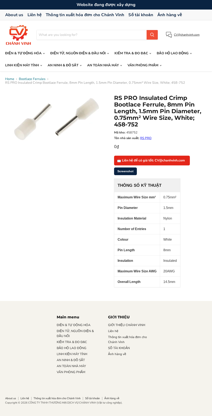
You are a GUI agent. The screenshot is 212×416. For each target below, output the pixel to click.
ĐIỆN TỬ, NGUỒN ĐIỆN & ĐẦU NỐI (78, 53)
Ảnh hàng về (169, 14)
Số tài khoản (140, 14)
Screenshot (125, 171)
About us (14, 14)
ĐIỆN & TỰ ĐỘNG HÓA (23, 53)
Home (9, 79)
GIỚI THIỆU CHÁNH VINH (126, 325)
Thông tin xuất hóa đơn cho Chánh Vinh (85, 14)
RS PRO (146, 138)
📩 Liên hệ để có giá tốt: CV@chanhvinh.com (151, 160)
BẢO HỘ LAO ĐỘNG (173, 53)
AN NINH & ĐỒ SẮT (63, 65)
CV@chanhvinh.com (187, 35)
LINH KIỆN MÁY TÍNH (22, 65)
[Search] (152, 35)
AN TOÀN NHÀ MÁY (103, 65)
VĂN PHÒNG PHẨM (143, 65)
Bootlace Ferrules (32, 79)
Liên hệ (35, 14)
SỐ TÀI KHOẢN (119, 348)
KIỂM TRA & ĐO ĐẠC (131, 53)
